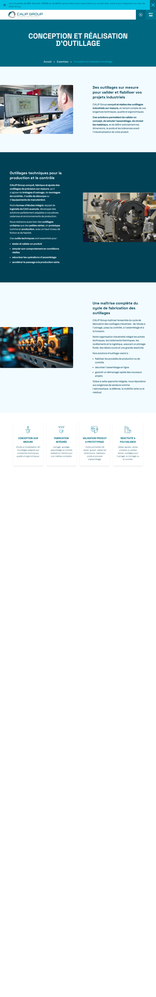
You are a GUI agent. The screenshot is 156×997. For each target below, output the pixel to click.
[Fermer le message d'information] (153, 5)
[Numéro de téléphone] (141, 15)
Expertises (62, 61)
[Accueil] (68, 15)
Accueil (48, 61)
